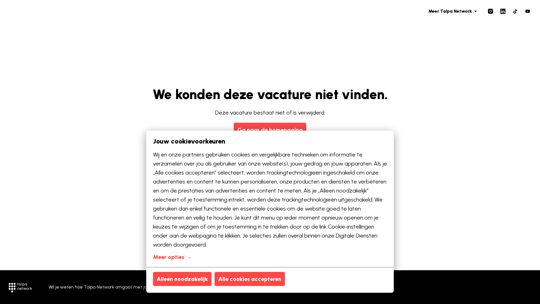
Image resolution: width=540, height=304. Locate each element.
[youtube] (527, 11)
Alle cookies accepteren (249, 279)
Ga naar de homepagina (270, 129)
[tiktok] (515, 11)
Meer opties (168, 257)
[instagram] (490, 11)
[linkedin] (502, 11)
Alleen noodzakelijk (182, 279)
